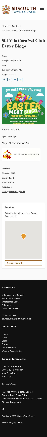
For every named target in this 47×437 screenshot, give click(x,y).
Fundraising (14, 191)
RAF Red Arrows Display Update (17, 391)
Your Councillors (9, 373)
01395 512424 (9, 315)
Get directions (14, 263)
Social (22, 191)
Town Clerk (7, 376)
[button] (23, 236)
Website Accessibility (12, 350)
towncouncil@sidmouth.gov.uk (16, 318)
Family (4, 191)
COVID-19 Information (12, 369)
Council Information (11, 366)
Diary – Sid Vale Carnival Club (16, 143)
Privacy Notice (9, 347)
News (4, 337)
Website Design (8, 422)
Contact (5, 344)
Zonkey (19, 422)
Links (4, 340)
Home (5, 333)
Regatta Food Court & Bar (14, 395)
